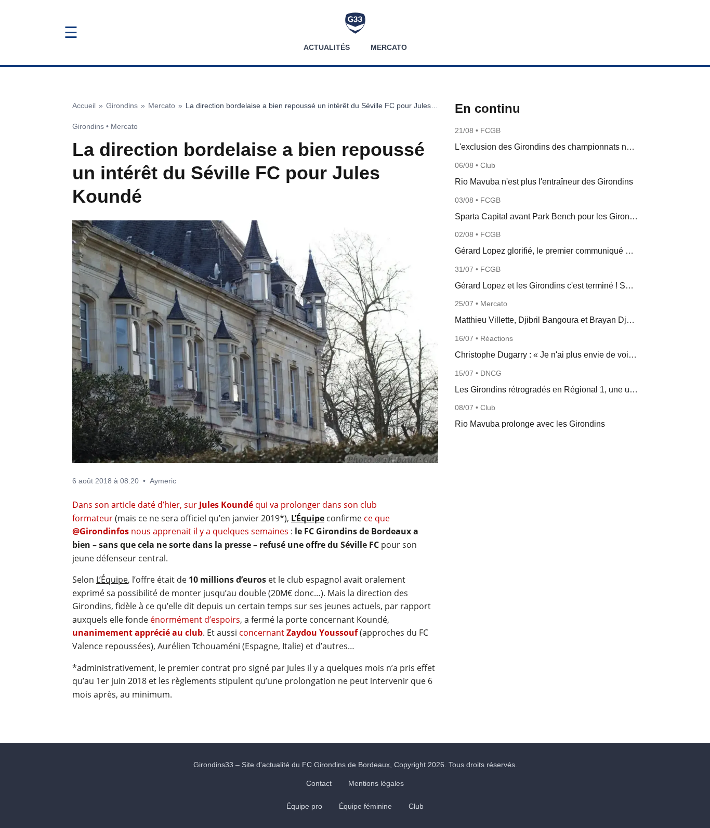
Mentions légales (376, 783)
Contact (319, 783)
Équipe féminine (365, 806)
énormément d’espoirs (195, 619)
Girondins (122, 105)
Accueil (84, 105)
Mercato (389, 47)
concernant (298, 632)
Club (416, 806)
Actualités (327, 47)
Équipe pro (304, 806)
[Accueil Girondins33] (355, 23)
